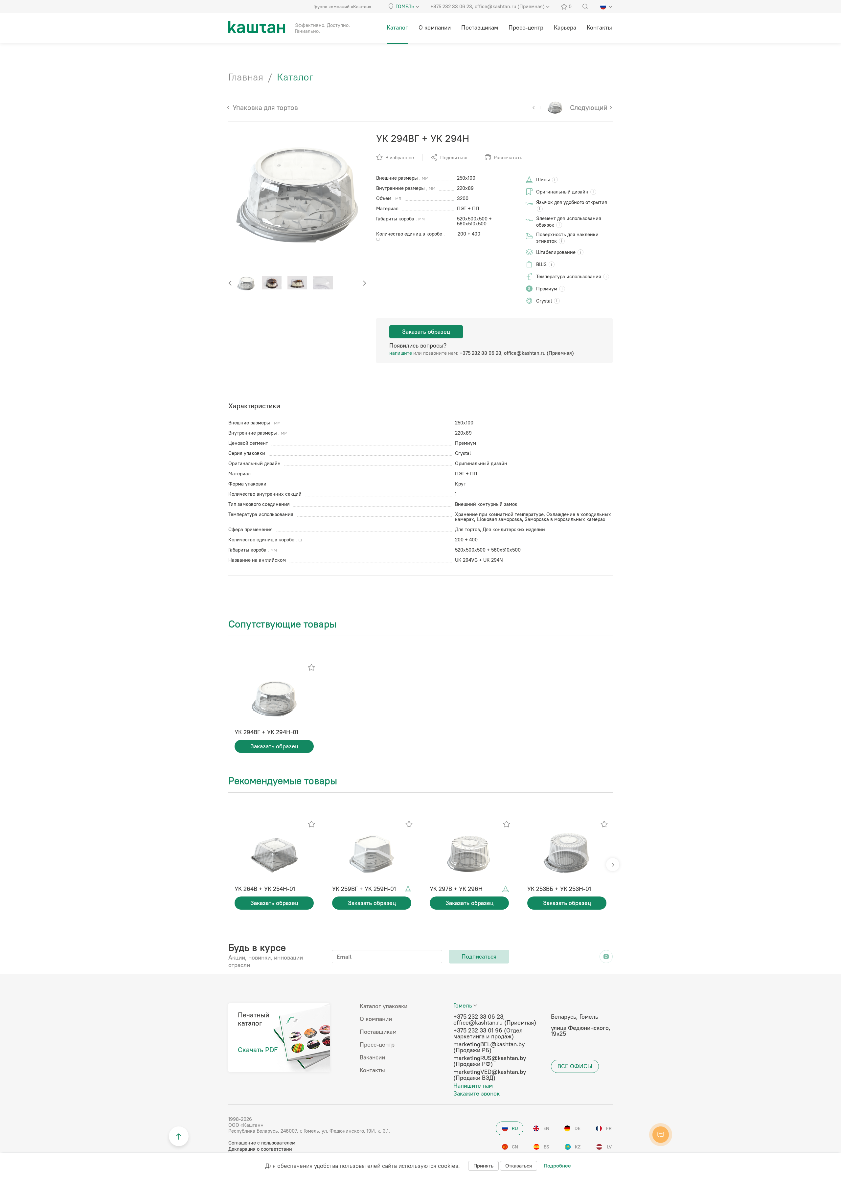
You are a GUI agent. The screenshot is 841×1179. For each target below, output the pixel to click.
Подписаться (479, 956)
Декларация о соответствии (260, 1149)
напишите (400, 353)
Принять (483, 1165)
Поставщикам (378, 1032)
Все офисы (574, 1066)
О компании (376, 1019)
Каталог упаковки (383, 1006)
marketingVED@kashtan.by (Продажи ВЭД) (489, 1075)
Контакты (372, 1070)
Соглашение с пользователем (261, 1143)
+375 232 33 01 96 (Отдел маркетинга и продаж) (488, 1033)
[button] (364, 283)
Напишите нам (473, 1086)
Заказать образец (426, 331)
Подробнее (557, 1165)
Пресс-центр (377, 1045)
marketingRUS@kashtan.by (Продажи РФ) (489, 1061)
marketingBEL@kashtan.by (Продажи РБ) (489, 1047)
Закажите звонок (476, 1094)
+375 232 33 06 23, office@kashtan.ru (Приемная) (517, 353)
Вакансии (372, 1057)
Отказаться (518, 1165)
